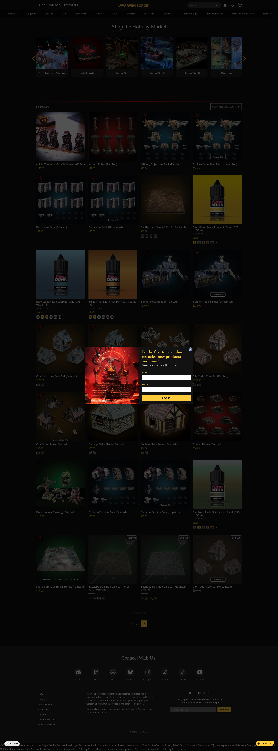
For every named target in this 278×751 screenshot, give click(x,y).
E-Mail (145, 384)
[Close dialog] (190, 349)
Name (144, 372)
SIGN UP (166, 397)
